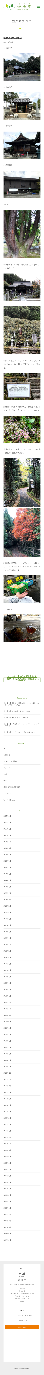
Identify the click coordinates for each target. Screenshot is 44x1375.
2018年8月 (7, 1240)
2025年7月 (7, 822)
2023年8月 (7, 912)
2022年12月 (8, 944)
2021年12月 (8, 1002)
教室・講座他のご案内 (12, 787)
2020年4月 (7, 1111)
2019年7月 (7, 1169)
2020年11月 (8, 1079)
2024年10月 (8, 848)
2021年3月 (7, 1060)
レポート (7, 774)
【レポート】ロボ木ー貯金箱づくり (22, 676)
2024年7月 (7, 861)
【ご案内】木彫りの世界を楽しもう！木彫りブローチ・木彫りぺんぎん (22, 704)
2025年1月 (7, 835)
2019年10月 (8, 1150)
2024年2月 (7, 880)
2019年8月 (7, 1163)
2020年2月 (7, 1124)
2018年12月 (8, 1214)
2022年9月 (7, 951)
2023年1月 (7, 938)
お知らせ (7, 755)
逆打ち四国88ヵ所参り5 (13, 38)
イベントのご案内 (10, 761)
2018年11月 (8, 1221)
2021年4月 (7, 1054)
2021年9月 (7, 1022)
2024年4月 (7, 874)
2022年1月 (7, 996)
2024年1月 (7, 887)
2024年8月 (7, 855)
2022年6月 (7, 970)
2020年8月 (7, 1099)
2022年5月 (7, 977)
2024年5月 (7, 867)
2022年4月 (7, 983)
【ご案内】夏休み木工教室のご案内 (17, 711)
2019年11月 (8, 1144)
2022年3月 (7, 989)
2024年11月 (8, 842)
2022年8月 (7, 957)
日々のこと (8, 793)
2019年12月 (8, 1137)
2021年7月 (7, 1034)
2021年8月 (7, 1028)
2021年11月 (8, 1009)
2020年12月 (8, 1073)
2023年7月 (7, 919)
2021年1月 (7, 1067)
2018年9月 (7, 1234)
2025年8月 (7, 816)
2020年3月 (7, 1118)
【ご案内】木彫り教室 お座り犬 (16, 718)
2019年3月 (7, 1195)
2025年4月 (7, 829)
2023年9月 (7, 906)
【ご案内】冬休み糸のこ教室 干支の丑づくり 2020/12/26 (22, 679)
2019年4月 (7, 1189)
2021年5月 (7, 1047)
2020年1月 (7, 1131)
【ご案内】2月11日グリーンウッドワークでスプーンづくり (22, 725)
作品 (5, 780)
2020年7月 (7, 1105)
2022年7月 (7, 964)
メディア (7, 768)
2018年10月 (8, 1227)
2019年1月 (7, 1208)
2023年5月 (7, 925)
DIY (5, 748)
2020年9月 (7, 1092)
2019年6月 (7, 1176)
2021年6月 (7, 1041)
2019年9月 (7, 1156)
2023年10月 (8, 900)
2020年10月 (8, 1086)
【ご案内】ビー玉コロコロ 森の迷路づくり (19, 732)
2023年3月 (7, 932)
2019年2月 (7, 1201)
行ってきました (9, 800)
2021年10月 (8, 1015)
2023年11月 (8, 893)
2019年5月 (7, 1182)
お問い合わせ (22, 1327)
